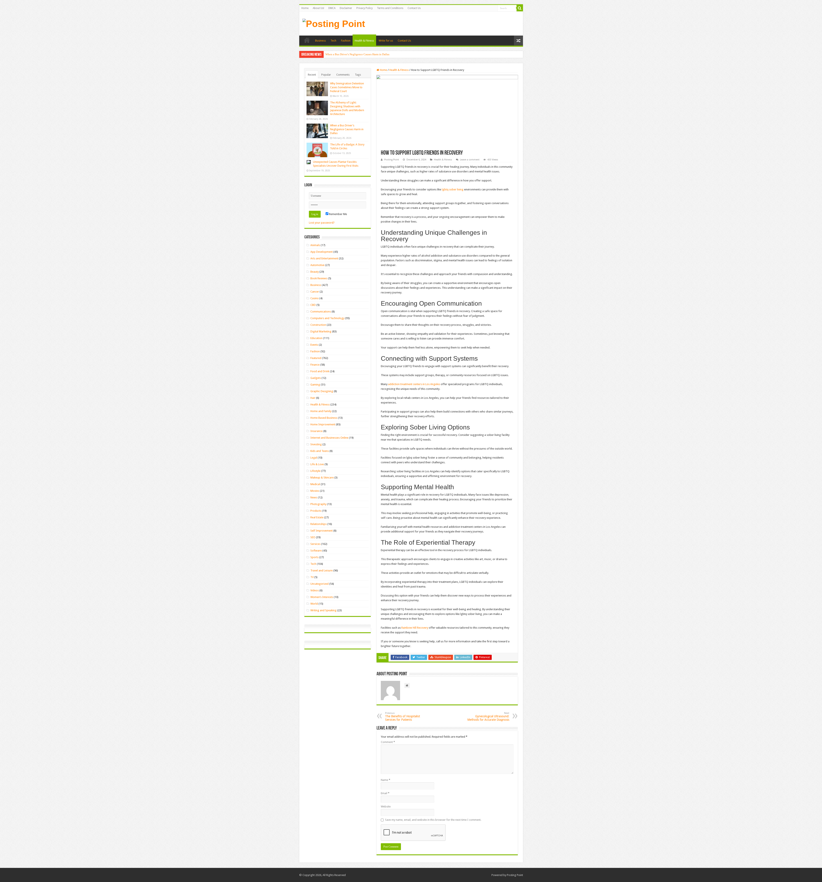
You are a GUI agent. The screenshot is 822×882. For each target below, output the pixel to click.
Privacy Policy (364, 8)
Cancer (314, 291)
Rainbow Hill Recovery (414, 627)
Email (385, 793)
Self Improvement (321, 530)
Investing (316, 444)
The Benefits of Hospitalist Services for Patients (402, 716)
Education (316, 338)
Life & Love (317, 464)
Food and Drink (319, 371)
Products (315, 510)
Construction (318, 324)
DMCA (331, 8)
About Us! (318, 8)
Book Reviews (318, 278)
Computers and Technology (327, 318)
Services (315, 544)
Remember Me (337, 214)
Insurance (316, 431)
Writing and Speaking (323, 610)
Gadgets (315, 378)
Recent (312, 74)
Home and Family (320, 411)
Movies (314, 490)
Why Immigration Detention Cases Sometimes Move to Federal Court (347, 87)
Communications (320, 311)
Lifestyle (315, 470)
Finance (315, 364)
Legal (313, 457)
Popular (326, 74)
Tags (358, 74)
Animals (315, 245)
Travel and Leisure (321, 570)
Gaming (315, 384)
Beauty (314, 271)
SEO (312, 537)
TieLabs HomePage (307, 40)
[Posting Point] (333, 23)
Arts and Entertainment (324, 258)
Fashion (345, 40)
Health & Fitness (364, 40)
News (313, 497)
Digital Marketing (320, 331)
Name (385, 780)
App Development (321, 251)
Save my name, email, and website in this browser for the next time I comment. (433, 819)
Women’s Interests (321, 597)
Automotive (317, 265)
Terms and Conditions (390, 8)
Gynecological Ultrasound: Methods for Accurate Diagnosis (488, 716)
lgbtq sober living (452, 189)
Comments (343, 74)
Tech (333, 40)
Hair (312, 397)
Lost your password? (322, 222)
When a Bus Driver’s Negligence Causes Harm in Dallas (357, 54)
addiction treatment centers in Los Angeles (414, 384)
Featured (315, 358)
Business (320, 40)
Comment (388, 742)
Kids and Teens (319, 451)
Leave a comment (470, 159)
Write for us (386, 40)
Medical (315, 484)
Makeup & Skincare (322, 477)
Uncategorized (319, 583)
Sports (314, 557)
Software (316, 550)
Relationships (318, 524)
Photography (318, 504)
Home (304, 8)
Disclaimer (346, 8)
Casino (314, 298)
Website (386, 806)
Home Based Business (323, 417)
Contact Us (414, 8)
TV (312, 577)
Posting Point (391, 159)
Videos (314, 590)
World (314, 603)
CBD (313, 304)
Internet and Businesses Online (329, 437)
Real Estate (316, 517)
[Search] (520, 8)
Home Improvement (322, 424)
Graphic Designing (321, 391)
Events (314, 344)
